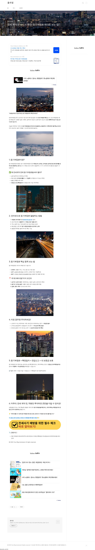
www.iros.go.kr (27, 219)
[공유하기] (14, 507)
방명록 (21, 8)
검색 (83, 3)
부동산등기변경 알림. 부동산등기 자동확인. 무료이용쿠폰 (25, 61)
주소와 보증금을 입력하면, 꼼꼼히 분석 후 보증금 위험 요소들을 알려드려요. (30, 50)
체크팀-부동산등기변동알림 (18, 59)
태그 (14, 8)
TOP (86, 545)
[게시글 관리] (16, 507)
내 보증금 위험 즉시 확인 (17, 48)
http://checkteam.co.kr (16, 56)
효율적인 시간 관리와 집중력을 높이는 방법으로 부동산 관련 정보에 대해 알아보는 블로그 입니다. (29, 522)
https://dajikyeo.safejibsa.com (17, 46)
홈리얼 (10, 3)
